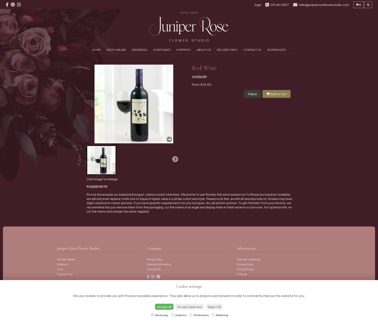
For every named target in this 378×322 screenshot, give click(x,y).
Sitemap (242, 274)
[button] (101, 160)
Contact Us (252, 49)
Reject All (214, 307)
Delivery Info (227, 49)
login (258, 4)
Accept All (164, 307)
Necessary (161, 315)
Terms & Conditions (248, 259)
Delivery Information (159, 264)
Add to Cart (278, 94)
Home (96, 49)
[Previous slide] (92, 159)
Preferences (201, 315)
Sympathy (184, 49)
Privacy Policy (245, 264)
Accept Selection (189, 307)
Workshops (276, 49)
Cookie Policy (245, 269)
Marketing (221, 315)
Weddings (139, 49)
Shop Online (116, 49)
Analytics (181, 315)
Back (253, 94)
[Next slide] (175, 159)
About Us (204, 49)
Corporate (162, 49)
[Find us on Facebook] (8, 4)
